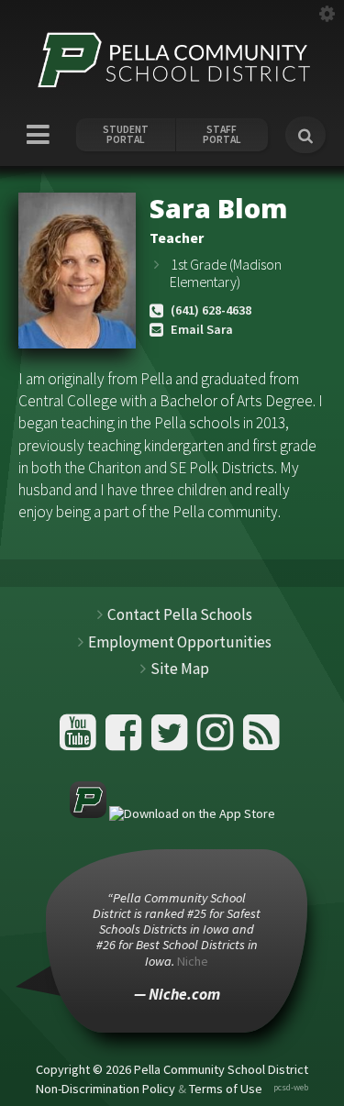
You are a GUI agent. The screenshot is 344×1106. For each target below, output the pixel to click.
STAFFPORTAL (222, 135)
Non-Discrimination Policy (105, 1088)
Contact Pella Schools (179, 614)
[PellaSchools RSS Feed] (261, 739)
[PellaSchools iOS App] (172, 813)
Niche (192, 961)
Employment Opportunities (180, 642)
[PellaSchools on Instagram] (218, 739)
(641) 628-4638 (211, 310)
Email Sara (202, 329)
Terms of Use (225, 1088)
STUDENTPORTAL (126, 135)
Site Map (179, 668)
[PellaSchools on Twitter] (172, 739)
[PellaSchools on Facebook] (126, 739)
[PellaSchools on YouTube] (80, 739)
